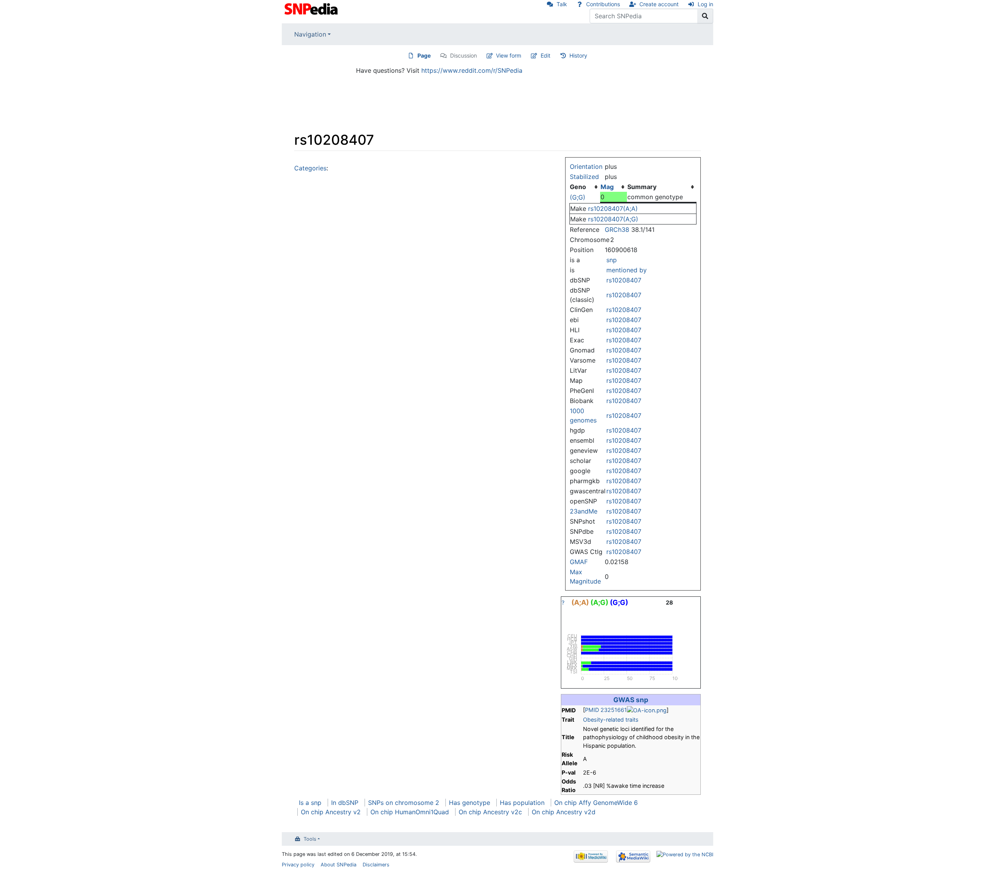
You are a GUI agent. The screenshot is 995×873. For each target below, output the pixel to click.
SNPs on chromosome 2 (403, 802)
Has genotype (469, 802)
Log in (705, 4)
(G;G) (577, 197)
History (578, 55)
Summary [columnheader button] (641, 187)
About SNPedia (338, 865)
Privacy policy (298, 865)
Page (424, 55)
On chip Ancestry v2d (563, 812)
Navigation (310, 34)
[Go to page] (705, 16)
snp (611, 260)
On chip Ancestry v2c (490, 812)
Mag (607, 187)
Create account (659, 4)
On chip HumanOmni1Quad (409, 812)
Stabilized (584, 177)
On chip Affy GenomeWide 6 (596, 802)
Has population (522, 802)
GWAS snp (630, 700)
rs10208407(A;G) (613, 219)
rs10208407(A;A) (613, 208)
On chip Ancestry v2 (331, 812)
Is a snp (310, 802)
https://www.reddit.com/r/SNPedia (471, 70)
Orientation (586, 166)
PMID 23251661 (606, 709)
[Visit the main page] (312, 8)
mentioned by (626, 270)
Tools (310, 839)
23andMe (583, 511)
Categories (310, 168)
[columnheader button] (613, 187)
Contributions (603, 4)
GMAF (579, 562)
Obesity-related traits (611, 719)
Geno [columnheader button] (578, 187)
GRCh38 (617, 229)
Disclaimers (376, 865)
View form (508, 55)
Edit (545, 55)
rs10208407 (623, 280)
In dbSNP (344, 802)
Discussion (463, 55)
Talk (562, 4)
